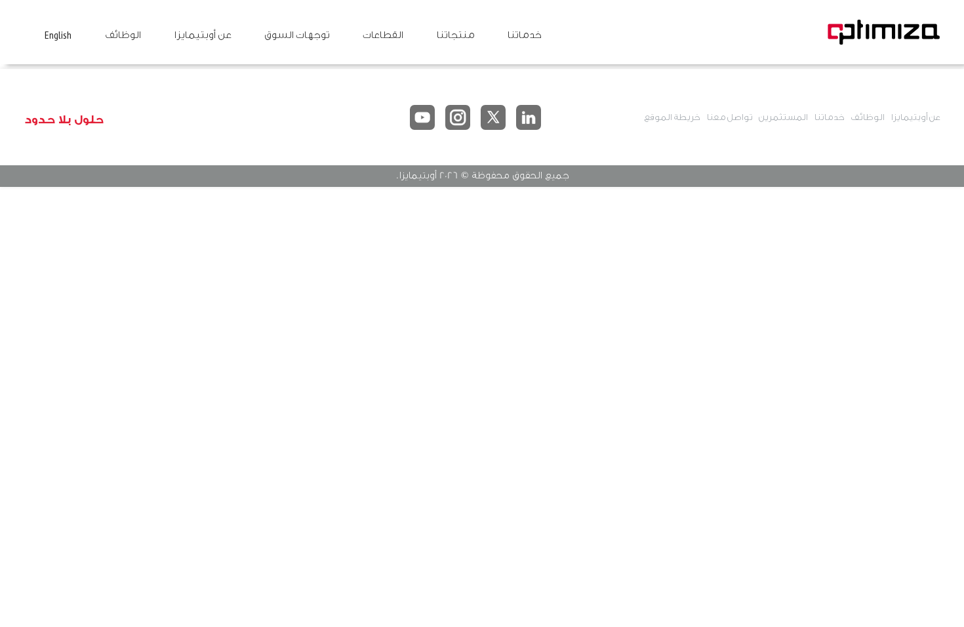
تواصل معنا (729, 117)
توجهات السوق (296, 35)
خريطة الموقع (672, 117)
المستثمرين (783, 117)
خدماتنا (524, 35)
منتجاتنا (455, 35)
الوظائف (122, 35)
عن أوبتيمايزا (202, 35)
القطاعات (383, 35)
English (58, 34)
